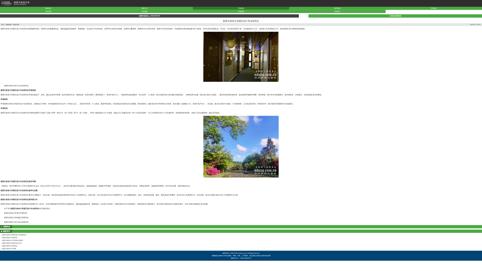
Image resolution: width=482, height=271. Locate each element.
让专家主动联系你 (395, 16)
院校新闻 (9, 24)
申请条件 (434, 8)
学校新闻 (241, 8)
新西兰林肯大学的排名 (9, 238)
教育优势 (337, 8)
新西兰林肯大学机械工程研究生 (16, 218)
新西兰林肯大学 (22, 2)
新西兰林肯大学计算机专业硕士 (12, 240)
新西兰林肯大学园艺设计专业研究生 (14, 235)
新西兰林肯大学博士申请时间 (15, 213)
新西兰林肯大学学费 (9, 249)
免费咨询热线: (149, 16)
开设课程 (145, 11)
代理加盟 (48, 11)
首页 (2, 24)
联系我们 (337, 11)
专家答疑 (241, 11)
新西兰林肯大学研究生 (9, 246)
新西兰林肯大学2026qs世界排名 (16, 86)
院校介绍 (145, 8)
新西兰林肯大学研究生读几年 (12, 243)
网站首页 (48, 8)
